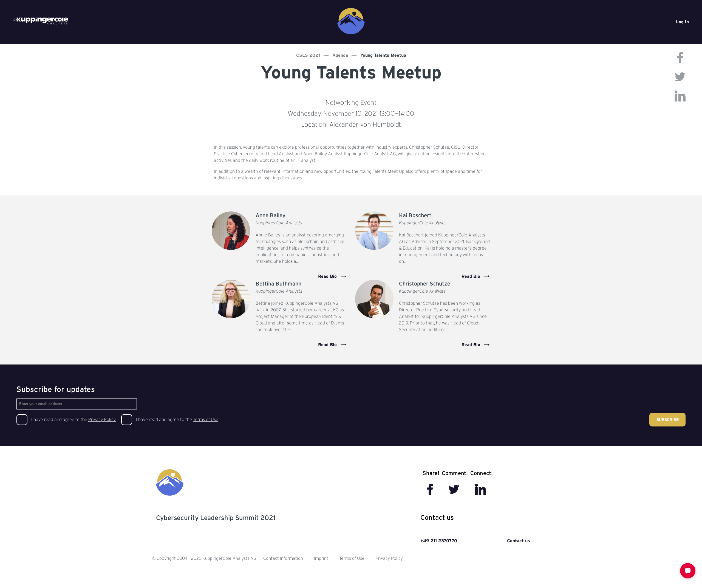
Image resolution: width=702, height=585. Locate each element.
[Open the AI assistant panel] (687, 570)
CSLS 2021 (308, 55)
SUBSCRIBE (667, 419)
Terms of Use (205, 419)
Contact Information (283, 558)
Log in (682, 22)
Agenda (340, 55)
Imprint (321, 558)
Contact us (518, 541)
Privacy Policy (102, 419)
